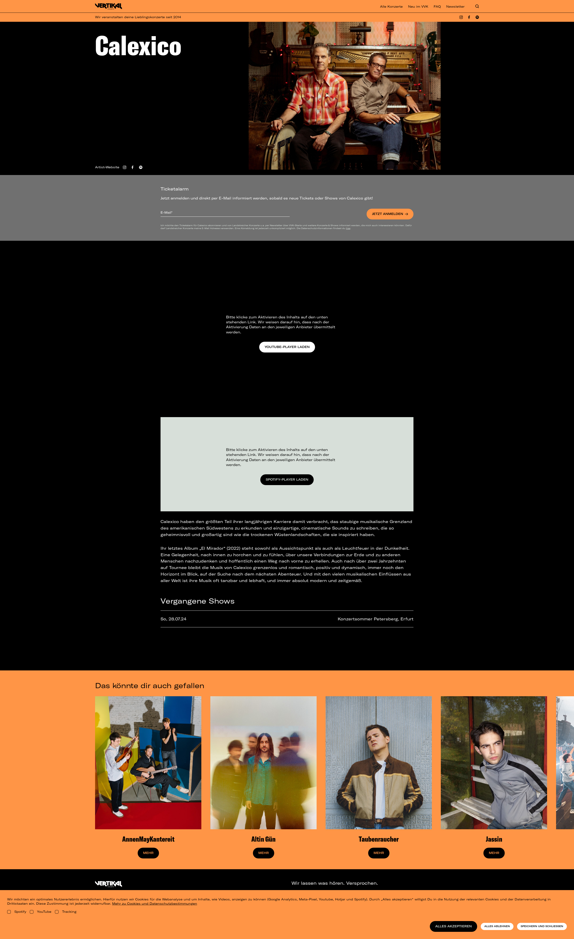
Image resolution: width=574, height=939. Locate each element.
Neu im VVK (418, 6)
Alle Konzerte (391, 6)
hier (348, 228)
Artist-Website (107, 167)
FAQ (437, 6)
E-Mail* (166, 212)
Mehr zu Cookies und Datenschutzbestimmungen (154, 904)
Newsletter (455, 6)
